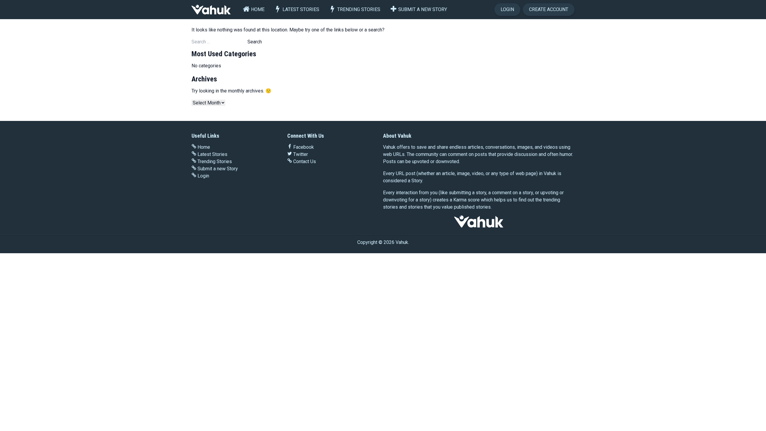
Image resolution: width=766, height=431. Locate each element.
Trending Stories (358, 9)
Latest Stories (300, 9)
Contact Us (304, 161)
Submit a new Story (422, 9)
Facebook (303, 147)
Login (507, 9)
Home (258, 9)
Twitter (300, 154)
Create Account (548, 9)
